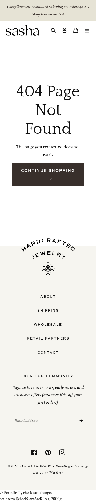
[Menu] (87, 30)
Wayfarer (56, 472)
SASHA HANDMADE (35, 466)
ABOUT (48, 297)
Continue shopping (48, 170)
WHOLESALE (48, 324)
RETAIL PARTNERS (48, 338)
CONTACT (48, 352)
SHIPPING (48, 310)
